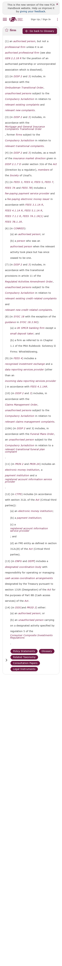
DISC (18, 607)
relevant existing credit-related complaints (30, 298)
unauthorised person (21, 439)
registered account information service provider (28, 480)
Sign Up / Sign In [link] (41, 19)
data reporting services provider (24, 369)
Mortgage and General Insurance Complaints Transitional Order (25, 127)
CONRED (19, 228)
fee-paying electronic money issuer (28, 199)
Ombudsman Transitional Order (24, 87)
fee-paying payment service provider (27, 193)
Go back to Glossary (42, 30)
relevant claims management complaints (29, 422)
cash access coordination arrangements (29, 578)
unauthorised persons (18, 93)
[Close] (57, 4)
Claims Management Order (21, 404)
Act (55, 164)
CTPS (18, 494)
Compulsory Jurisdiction (19, 99)
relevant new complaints (20, 110)
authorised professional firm (22, 52)
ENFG (18, 561)
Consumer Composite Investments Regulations (31, 636)
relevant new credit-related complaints (28, 310)
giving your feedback (32, 11)
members (43, 170)
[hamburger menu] (5, 19)
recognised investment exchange (25, 364)
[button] (6, 660)
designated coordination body (23, 567)
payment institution (17, 475)
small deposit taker (21, 333)
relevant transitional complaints (24, 146)
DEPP (31, 561)
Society (14, 175)
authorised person (24, 41)
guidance (10, 322)
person (21, 241)
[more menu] (57, 19)
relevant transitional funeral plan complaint (25, 450)
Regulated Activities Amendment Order (29, 281)
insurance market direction (29, 158)
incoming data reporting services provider (30, 381)
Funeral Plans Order (42, 434)
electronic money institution (22, 470)
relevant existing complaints (22, 104)
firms (19, 134)
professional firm (15, 47)
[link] (16, 19)
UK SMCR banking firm (31, 328)
